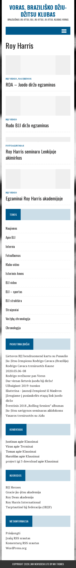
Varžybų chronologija (18, 318)
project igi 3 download (21, 461)
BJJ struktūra (14, 300)
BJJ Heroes (13, 487)
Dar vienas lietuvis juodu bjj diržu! (29, 381)
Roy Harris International (23, 502)
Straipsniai (12, 309)
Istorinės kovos (15, 273)
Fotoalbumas (15, 145)
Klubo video (12, 264)
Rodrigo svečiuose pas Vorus (25, 376)
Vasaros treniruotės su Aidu (25, 415)
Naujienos (24, 78)
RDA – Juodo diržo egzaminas (30, 84)
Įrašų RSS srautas (18, 538)
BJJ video (11, 78)
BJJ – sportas (14, 291)
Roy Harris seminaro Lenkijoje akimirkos (31, 154)
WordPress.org (16, 548)
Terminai (26, 446)
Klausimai (31, 441)
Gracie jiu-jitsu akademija (23, 492)
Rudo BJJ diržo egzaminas (27, 125)
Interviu (10, 246)
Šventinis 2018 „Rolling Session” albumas (35, 405)
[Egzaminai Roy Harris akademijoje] (38, 186)
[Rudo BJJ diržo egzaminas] (38, 113)
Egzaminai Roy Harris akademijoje (34, 198)
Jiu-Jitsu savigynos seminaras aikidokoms (34, 410)
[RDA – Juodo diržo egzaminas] (38, 72)
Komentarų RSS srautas (22, 543)
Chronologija (13, 328)
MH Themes (58, 564)
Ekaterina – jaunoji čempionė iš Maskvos (34, 391)
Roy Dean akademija (20, 497)
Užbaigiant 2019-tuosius (23, 386)
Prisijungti (13, 533)
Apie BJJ (10, 237)
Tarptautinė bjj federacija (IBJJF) (29, 507)
